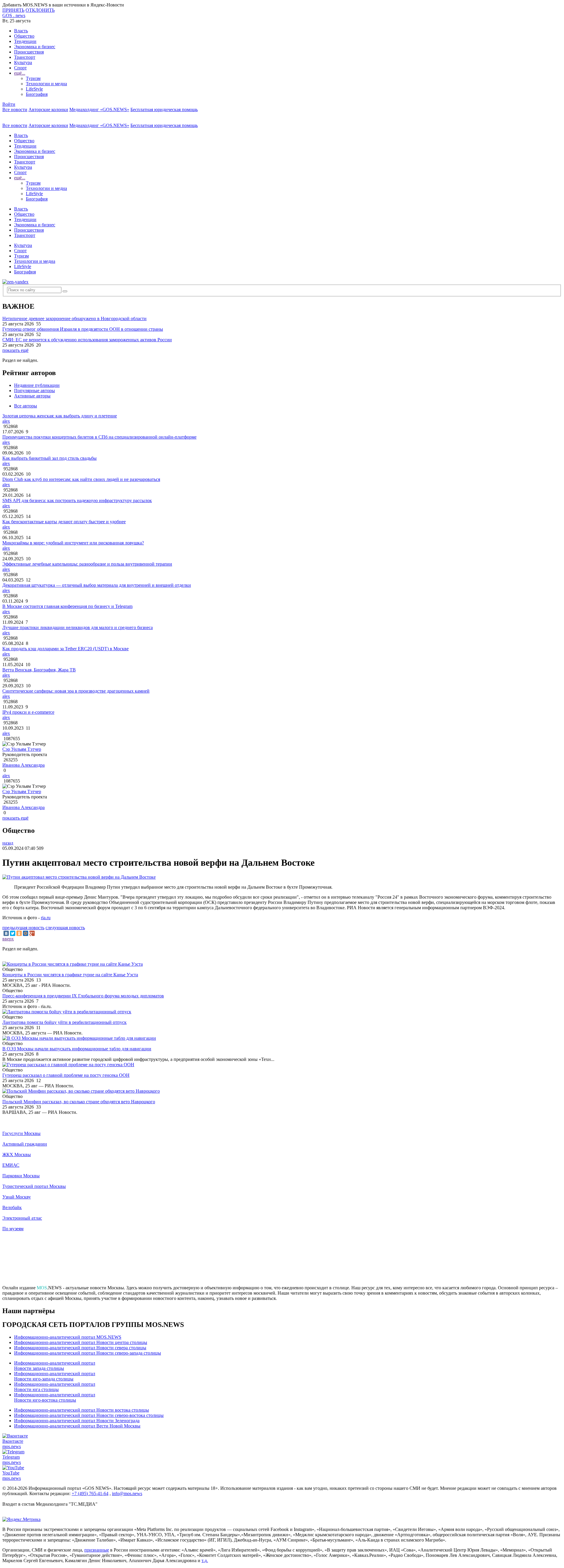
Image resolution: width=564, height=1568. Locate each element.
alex (6, 421)
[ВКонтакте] (6, 933)
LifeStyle (34, 88)
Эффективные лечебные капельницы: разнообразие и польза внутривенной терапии (87, 563)
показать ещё (15, 350)
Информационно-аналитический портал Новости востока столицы (81, 1409)
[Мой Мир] (25, 933)
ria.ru (46, 917)
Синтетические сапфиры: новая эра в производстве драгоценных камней (76, 690)
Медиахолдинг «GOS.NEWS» (99, 109)
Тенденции (25, 41)
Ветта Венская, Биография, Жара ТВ (39, 669)
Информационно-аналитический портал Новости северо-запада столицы (87, 1352)
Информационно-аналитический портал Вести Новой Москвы (77, 1425)
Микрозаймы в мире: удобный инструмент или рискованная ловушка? (73, 542)
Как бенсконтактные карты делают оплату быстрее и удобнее (64, 521)
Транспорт (24, 57)
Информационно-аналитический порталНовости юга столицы (54, 1387)
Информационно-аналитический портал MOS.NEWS (67, 1337)
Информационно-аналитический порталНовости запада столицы (54, 1365)
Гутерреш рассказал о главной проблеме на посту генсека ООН (66, 1075)
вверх (8, 938)
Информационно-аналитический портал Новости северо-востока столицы (89, 1415)
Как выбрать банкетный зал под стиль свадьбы (49, 458)
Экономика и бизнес (34, 46)
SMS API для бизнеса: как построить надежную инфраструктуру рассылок (77, 500)
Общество (24, 36)
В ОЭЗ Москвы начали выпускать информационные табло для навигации (76, 1048)
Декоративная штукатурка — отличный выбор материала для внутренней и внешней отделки (96, 585)
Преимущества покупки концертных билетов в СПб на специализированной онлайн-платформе (99, 436)
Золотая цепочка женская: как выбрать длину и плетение (59, 415)
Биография (37, 94)
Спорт (20, 67)
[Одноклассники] (19, 933)
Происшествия (29, 51)
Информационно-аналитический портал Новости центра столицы (80, 1342)
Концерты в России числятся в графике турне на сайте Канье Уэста (70, 974)
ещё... (19, 73)
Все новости (14, 109)
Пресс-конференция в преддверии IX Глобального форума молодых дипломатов (83, 995)
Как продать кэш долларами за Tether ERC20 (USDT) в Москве (65, 648)
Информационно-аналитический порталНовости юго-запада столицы (54, 1376)
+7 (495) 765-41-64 (90, 1493)
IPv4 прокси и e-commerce (28, 712)
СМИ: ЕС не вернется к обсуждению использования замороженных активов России (87, 339)
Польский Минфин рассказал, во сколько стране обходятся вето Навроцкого (78, 1101)
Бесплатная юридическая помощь (164, 109)
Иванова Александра (23, 765)
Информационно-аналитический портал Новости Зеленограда (77, 1420)
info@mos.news (127, 1493)
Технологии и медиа (46, 83)
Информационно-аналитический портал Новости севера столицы (80, 1347)
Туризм (33, 78)
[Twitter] (12, 933)
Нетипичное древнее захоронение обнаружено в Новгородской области (74, 318)
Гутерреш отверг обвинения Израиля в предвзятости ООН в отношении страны (82, 329)
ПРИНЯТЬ (13, 10)
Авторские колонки (48, 109)
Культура (23, 62)
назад (7, 842)
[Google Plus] (32, 933)
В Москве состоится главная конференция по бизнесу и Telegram (67, 606)
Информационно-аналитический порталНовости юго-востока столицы (54, 1397)
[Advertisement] (282, 1261)
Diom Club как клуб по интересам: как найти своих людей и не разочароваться (81, 479)
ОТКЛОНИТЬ (40, 10)
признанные (96, 1549)
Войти (8, 104)
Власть (21, 30)
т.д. (205, 1560)
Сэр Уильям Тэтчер (21, 749)
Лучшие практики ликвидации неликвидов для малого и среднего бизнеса (77, 627)
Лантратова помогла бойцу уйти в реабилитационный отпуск (64, 1022)
